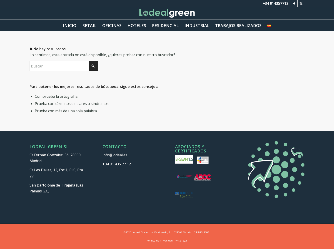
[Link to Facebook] (294, 3)
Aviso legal (181, 240)
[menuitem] (69, 25)
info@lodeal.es (114, 154)
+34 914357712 (275, 3)
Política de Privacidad (160, 240)
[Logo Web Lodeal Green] (167, 13)
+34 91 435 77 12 (116, 164)
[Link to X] (301, 3)
